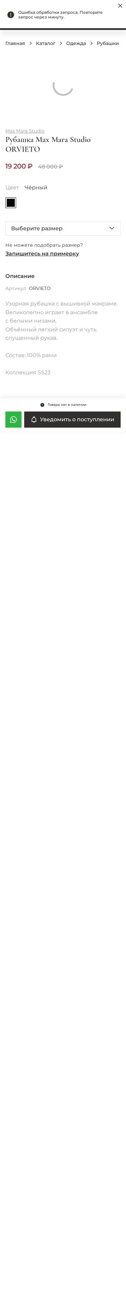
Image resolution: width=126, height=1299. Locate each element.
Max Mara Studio (24, 131)
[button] (63, 229)
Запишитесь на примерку (42, 253)
